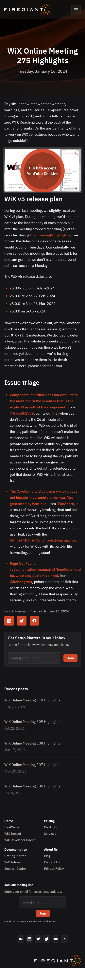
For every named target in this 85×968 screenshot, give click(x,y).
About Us (51, 849)
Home (8, 820)
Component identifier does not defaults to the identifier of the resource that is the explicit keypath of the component (44, 401)
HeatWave (11, 827)
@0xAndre (65, 503)
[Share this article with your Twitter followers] (21, 621)
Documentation (15, 849)
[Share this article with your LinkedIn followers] (9, 621)
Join (70, 658)
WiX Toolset (12, 833)
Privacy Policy (54, 868)
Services (50, 833)
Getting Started (15, 855)
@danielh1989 (22, 413)
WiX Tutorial (13, 862)
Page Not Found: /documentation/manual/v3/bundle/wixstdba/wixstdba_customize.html (45, 569)
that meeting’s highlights (50, 235)
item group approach (44, 540)
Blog (47, 855)
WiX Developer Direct (19, 839)
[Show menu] (76, 9)
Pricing (49, 820)
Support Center (15, 868)
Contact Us (52, 862)
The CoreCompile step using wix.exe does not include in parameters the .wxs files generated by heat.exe (43, 497)
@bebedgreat (21, 581)
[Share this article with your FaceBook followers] (34, 621)
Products (50, 827)
